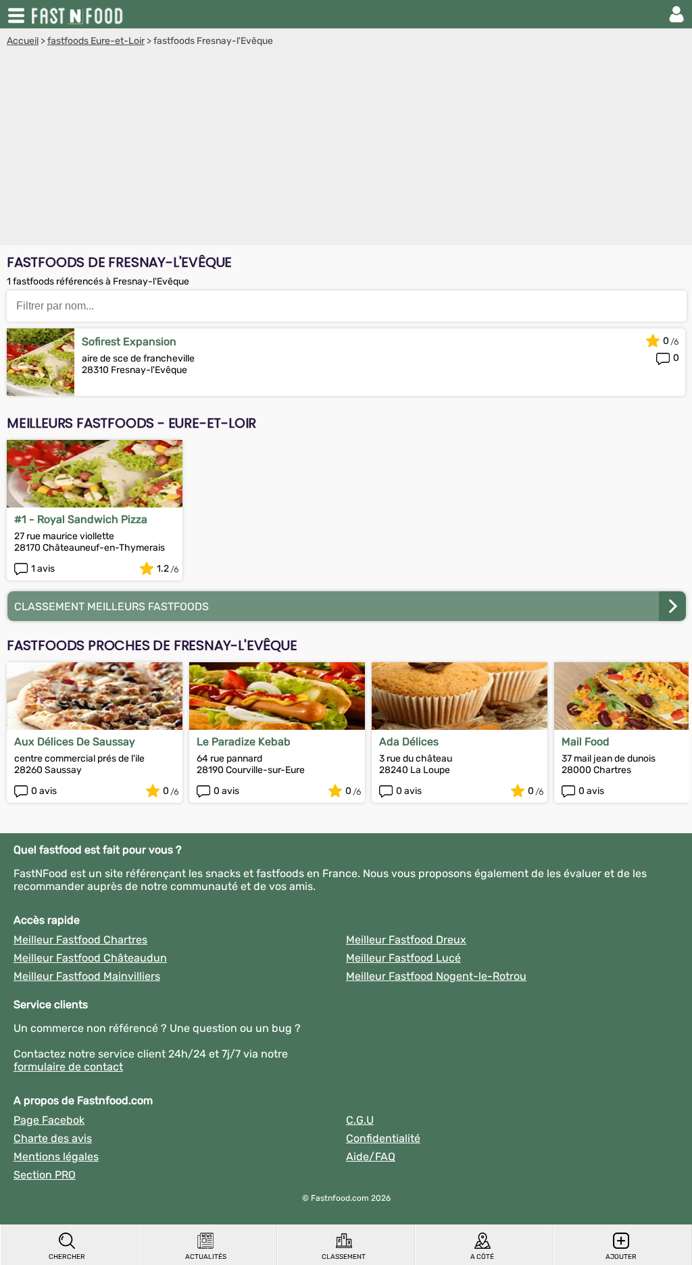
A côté (482, 1257)
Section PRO (45, 1174)
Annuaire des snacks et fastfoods (78, 14)
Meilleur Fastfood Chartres (80, 939)
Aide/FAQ (370, 1156)
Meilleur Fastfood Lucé (403, 957)
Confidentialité (383, 1138)
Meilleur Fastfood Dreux (406, 939)
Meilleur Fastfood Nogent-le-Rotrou (436, 976)
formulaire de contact (68, 1066)
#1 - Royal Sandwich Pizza (80, 519)
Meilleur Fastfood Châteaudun (90, 957)
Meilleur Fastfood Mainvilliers (87, 976)
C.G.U (360, 1120)
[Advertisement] (346, 148)
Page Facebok (49, 1120)
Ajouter (621, 1257)
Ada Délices (409, 741)
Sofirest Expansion (129, 341)
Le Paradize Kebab (244, 741)
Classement (344, 1257)
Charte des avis (53, 1138)
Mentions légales (56, 1156)
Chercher (67, 1257)
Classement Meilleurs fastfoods (111, 606)
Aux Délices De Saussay (74, 741)
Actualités (205, 1257)
